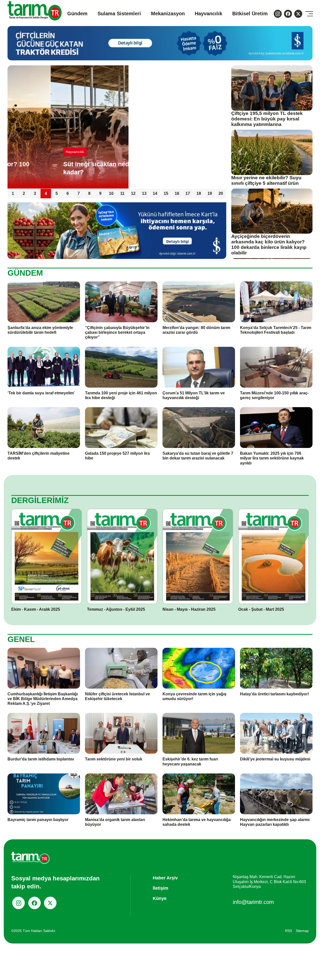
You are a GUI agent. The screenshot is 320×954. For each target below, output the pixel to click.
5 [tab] (57, 193)
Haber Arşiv (165, 877)
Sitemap (302, 931)
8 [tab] (89, 193)
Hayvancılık (208, 13)
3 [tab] (35, 193)
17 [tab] (188, 193)
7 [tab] (79, 193)
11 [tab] (122, 193)
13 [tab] (144, 193)
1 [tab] (13, 193)
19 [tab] (210, 193)
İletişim (160, 888)
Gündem (77, 13)
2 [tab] (24, 193)
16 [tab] (177, 193)
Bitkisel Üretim (250, 13)
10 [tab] (111, 193)
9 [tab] (100, 193)
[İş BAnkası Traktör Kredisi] (117, 230)
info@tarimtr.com (253, 902)
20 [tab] (220, 193)
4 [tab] (46, 193)
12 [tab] (133, 193)
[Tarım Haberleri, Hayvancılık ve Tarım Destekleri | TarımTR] (35, 13)
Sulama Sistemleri (119, 13)
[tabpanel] (117, 127)
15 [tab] (166, 193)
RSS (288, 931)
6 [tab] (67, 193)
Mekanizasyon (168, 13)
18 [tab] (198, 193)
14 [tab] (155, 193)
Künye (159, 898)
